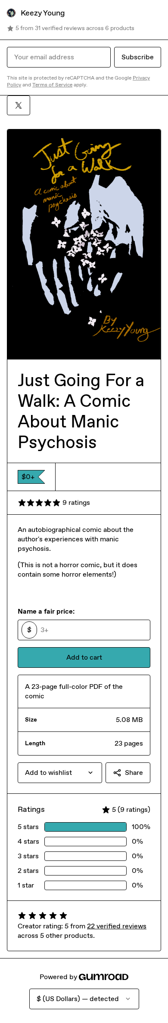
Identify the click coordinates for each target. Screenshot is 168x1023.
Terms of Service (52, 85)
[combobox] (60, 772)
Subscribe (137, 57)
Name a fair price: (46, 611)
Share (134, 772)
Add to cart (84, 657)
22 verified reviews (116, 926)
